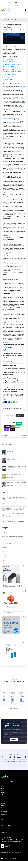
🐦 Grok (12, 429)
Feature (3, 532)
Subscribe (20, 415)
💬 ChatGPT (19, 423)
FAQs (4, 81)
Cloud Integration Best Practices (10, 76)
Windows (3, 555)
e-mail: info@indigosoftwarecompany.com (11, 841)
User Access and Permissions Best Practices (12, 64)
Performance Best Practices (9, 61)
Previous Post (4, 435)
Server (3, 547)
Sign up (10, 5)
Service (3, 551)
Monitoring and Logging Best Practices (11, 69)
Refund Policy (4, 819)
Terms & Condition (5, 818)
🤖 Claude (6, 429)
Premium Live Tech (5, 543)
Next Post (24, 435)
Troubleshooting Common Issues (10, 74)
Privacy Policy (4, 816)
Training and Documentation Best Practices (12, 77)
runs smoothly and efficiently (11, 118)
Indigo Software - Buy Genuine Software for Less (11, 536)
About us (11, 2)
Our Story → (14, 739)
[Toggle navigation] (25, 10)
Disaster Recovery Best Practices (10, 67)
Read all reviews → (14, 708)
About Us (3, 792)
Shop (2, 790)
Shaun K (7, 699)
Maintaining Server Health (8, 79)
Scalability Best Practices (8, 66)
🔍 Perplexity (7, 426)
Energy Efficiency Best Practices (10, 72)
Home (3, 19)
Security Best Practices (8, 59)
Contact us (17, 2)
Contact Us (3, 798)
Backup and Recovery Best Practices (11, 63)
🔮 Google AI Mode (16, 426)
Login (6, 5)
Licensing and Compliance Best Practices (12, 71)
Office (3, 540)
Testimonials (4, 796)
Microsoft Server (22, 86)
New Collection (4, 814)
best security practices (20, 98)
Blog (6, 19)
